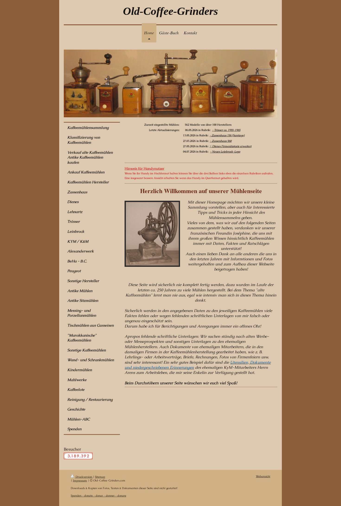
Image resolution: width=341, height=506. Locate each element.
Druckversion (84, 476)
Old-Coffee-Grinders (170, 11)
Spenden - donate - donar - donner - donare (98, 495)
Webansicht (263, 476)
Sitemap (100, 476)
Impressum (80, 480)
